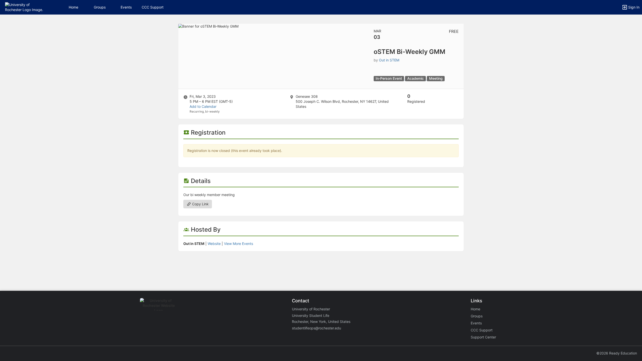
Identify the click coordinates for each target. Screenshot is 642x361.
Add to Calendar (203, 106)
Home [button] (73, 7)
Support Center (483, 337)
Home (475, 309)
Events (126, 7)
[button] (25, 7)
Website (214, 243)
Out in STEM (389, 60)
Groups (100, 7)
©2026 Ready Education (616, 353)
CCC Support (153, 7)
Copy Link (200, 204)
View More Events (238, 243)
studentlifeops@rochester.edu (316, 328)
